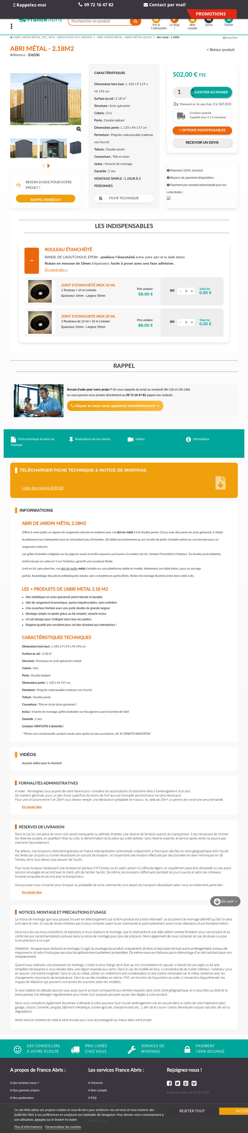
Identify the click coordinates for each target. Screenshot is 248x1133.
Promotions (211, 14)
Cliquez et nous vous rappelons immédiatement (115, 405)
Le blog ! (174, 26)
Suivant (48, 165)
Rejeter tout (192, 1111)
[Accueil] (11, 37)
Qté (172, 290)
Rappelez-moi (30, 5)
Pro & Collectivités (156, 26)
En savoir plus (55, 270)
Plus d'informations (28, 1127)
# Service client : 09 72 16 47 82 (188, 1092)
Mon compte (192, 26)
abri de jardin (69, 568)
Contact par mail (167, 4)
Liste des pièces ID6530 (42, 488)
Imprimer (231, 37)
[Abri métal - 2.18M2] (23, 148)
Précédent (43, 165)
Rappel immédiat (46, 200)
